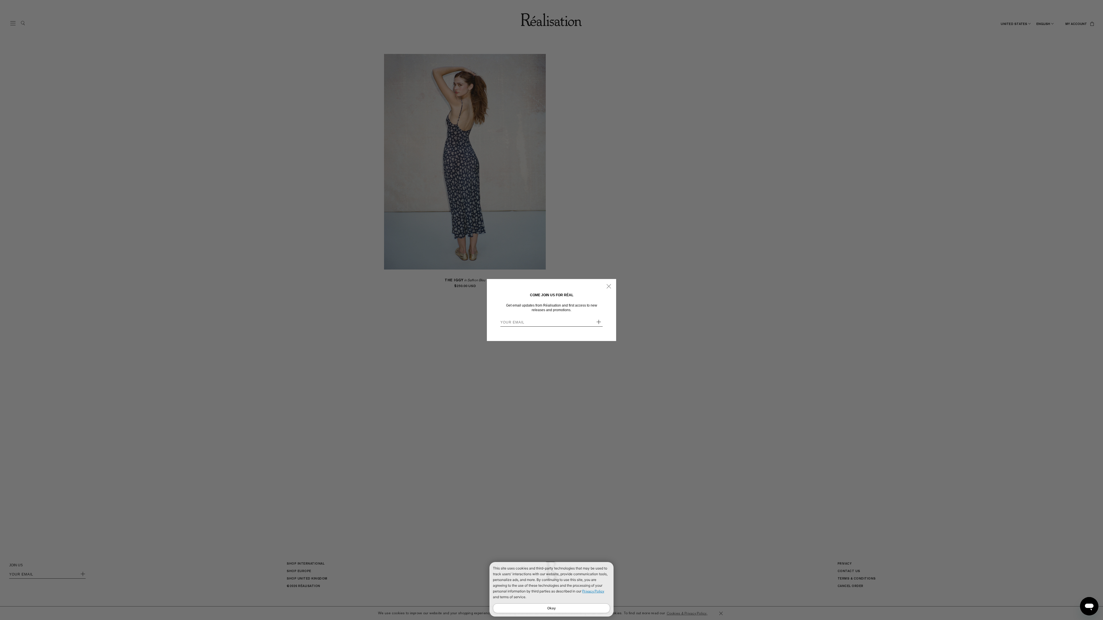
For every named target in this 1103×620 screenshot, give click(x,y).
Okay (551, 608)
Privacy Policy (593, 591)
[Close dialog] (609, 286)
